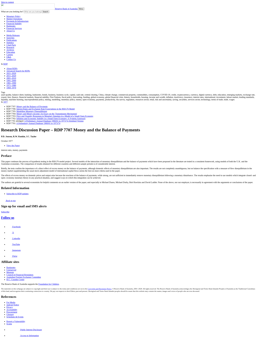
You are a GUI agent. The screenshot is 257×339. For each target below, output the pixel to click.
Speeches (10, 38)
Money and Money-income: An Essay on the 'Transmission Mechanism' (46, 114)
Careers (9, 54)
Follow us (7, 217)
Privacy (9, 307)
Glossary (10, 314)
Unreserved (11, 270)
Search (45, 12)
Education (10, 52)
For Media (10, 302)
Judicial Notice (12, 305)
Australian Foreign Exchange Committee (23, 277)
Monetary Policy (13, 16)
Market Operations (14, 19)
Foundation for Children (48, 284)
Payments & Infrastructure (17, 21)
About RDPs (11, 68)
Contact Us (11, 59)
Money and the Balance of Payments (32, 106)
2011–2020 (11, 76)
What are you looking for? (12, 11)
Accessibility (11, 310)
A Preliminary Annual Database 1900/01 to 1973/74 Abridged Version (54, 121)
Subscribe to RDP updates (17, 194)
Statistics (10, 42)
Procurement (11, 312)
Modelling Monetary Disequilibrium (31, 111)
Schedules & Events (14, 317)
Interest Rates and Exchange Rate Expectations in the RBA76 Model (45, 109)
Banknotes (10, 26)
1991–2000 (11, 80)
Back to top (10, 201)
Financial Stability (14, 23)
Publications (11, 40)
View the (13, 145)
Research (10, 47)
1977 (5, 102)
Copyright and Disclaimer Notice (100, 289)
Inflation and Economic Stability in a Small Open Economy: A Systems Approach (50, 118)
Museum (10, 272)
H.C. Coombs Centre (15, 279)
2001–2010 (11, 78)
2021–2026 (11, 73)
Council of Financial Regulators (19, 275)
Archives (10, 50)
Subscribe (5, 212)
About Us (10, 31)
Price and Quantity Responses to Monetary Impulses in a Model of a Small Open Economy (54, 116)
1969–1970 (11, 88)
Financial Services (14, 28)
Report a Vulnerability (15, 321)
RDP (5, 64)
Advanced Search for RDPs (18, 71)
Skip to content (7, 2)
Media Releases (13, 35)
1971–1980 (11, 85)
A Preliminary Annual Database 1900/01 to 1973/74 (38, 123)
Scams (9, 324)
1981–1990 (11, 83)
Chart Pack (11, 45)
